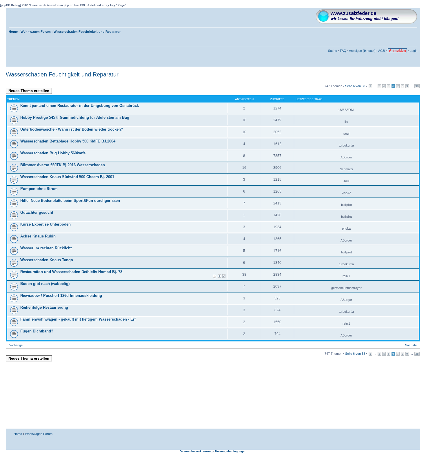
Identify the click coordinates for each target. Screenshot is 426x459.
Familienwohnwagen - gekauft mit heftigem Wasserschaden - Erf (78, 319)
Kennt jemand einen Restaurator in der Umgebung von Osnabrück (79, 105)
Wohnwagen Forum (36, 31)
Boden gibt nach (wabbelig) (45, 283)
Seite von (355, 86)
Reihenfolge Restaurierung (44, 307)
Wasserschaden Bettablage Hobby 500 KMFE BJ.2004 (67, 141)
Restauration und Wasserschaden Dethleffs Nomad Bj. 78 (71, 272)
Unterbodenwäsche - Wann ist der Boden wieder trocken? (71, 129)
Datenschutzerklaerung (196, 451)
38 (417, 86)
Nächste (411, 345)
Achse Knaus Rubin (38, 236)
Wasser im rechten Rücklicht (46, 248)
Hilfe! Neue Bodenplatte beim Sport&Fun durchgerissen (70, 200)
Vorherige (16, 345)
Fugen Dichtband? (36, 331)
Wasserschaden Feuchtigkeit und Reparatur (87, 31)
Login (413, 50)
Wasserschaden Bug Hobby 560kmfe (52, 153)
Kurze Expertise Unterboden (45, 224)
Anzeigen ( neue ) (362, 50)
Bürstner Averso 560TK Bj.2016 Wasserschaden (62, 165)
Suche (332, 50)
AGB (381, 50)
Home (13, 31)
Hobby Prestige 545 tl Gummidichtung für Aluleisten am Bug (74, 117)
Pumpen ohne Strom (39, 188)
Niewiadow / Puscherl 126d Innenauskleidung (61, 295)
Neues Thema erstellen (28, 91)
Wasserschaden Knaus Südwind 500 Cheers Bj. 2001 (67, 177)
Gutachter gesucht (36, 212)
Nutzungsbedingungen (230, 451)
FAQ (343, 50)
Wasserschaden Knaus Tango (46, 260)
